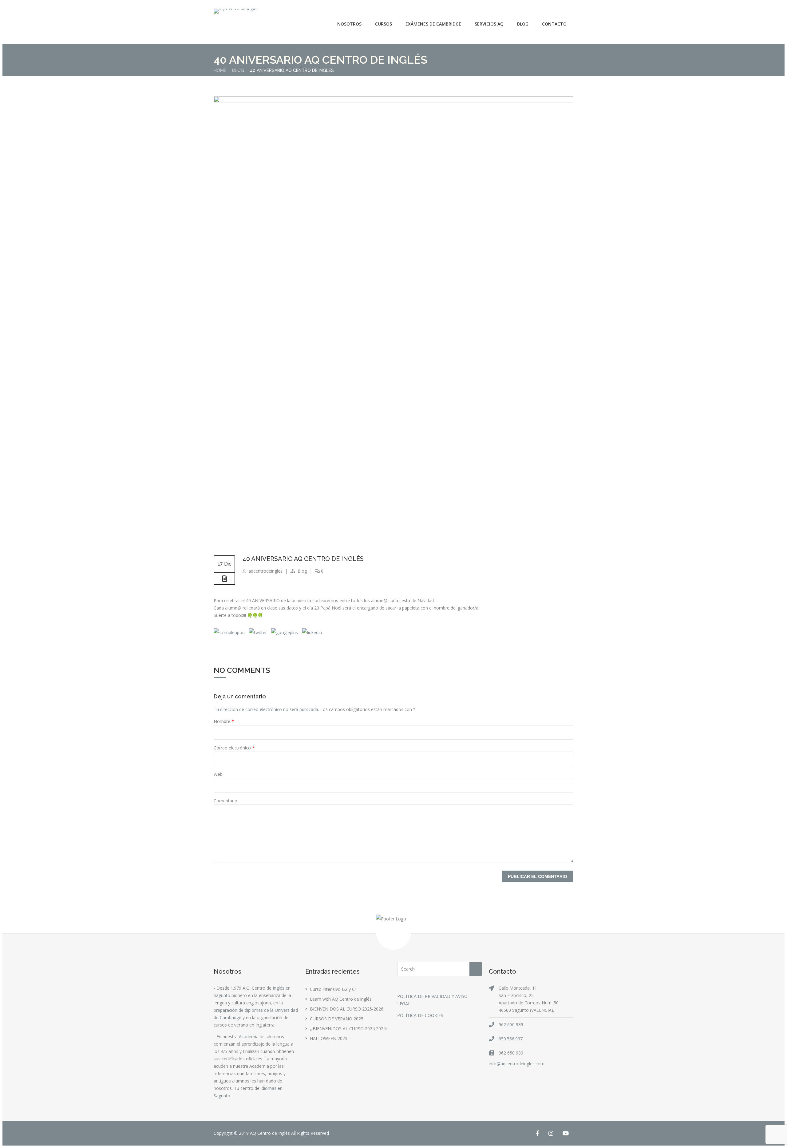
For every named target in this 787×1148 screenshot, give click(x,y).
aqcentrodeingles (265, 571)
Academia (249, 1036)
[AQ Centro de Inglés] (236, 11)
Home (220, 70)
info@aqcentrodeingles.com (516, 1064)
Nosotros (349, 24)
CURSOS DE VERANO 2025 (336, 1019)
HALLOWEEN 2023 (328, 1038)
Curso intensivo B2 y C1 (333, 989)
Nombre (224, 721)
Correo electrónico (234, 748)
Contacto (554, 24)
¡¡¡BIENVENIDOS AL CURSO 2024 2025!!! (349, 1028)
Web (218, 774)
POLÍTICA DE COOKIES (420, 1015)
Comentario (225, 801)
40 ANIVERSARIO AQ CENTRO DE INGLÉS (303, 558)
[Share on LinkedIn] (311, 632)
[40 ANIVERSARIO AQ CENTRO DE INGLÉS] (393, 101)
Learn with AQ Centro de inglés (341, 999)
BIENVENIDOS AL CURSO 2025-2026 (346, 1009)
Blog (522, 24)
